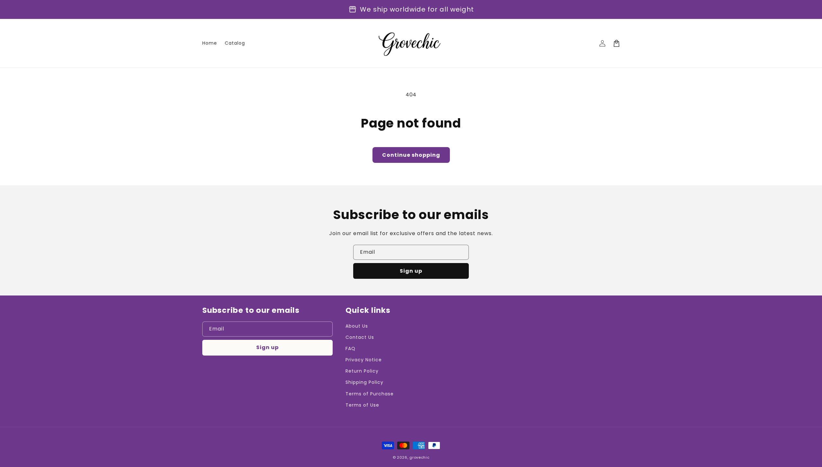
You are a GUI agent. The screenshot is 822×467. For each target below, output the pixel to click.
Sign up (411, 271)
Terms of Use (362, 405)
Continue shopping (411, 155)
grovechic (419, 457)
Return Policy (361, 371)
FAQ (350, 348)
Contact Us (359, 337)
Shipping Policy (364, 382)
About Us (356, 326)
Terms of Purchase (369, 394)
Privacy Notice (363, 360)
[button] (616, 43)
